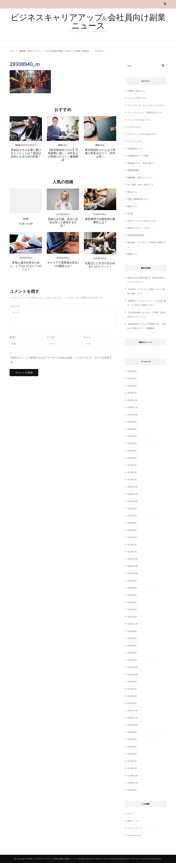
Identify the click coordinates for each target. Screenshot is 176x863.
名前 (13, 337)
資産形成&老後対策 (135, 235)
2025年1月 (132, 479)
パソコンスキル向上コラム (138, 120)
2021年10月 (132, 674)
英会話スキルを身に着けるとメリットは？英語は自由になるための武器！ (26, 153)
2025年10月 (132, 414)
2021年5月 (132, 696)
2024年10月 (132, 501)
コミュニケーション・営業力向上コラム (144, 112)
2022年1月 (132, 660)
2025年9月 (132, 422)
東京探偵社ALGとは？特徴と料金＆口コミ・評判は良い (100, 153)
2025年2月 (132, 472)
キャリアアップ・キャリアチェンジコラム (145, 105)
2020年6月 (132, 754)
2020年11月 (132, 718)
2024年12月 (132, 487)
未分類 (25, 219)
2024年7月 (132, 515)
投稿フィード (133, 821)
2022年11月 (132, 624)
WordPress (156, 859)
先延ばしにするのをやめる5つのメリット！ (100, 264)
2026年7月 (132, 378)
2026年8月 (132, 371)
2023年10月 (132, 573)
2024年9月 (132, 508)
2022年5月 (132, 645)
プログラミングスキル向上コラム (141, 134)
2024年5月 (132, 523)
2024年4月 (132, 530)
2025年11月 (132, 407)
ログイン (131, 813)
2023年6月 (132, 602)
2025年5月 (132, 450)
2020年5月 (132, 761)
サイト (87, 337)
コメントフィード (135, 828)
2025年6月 (132, 443)
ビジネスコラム (63, 214)
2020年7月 (132, 746)
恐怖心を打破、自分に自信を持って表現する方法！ (63, 222)
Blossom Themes (131, 859)
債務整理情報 (133, 170)
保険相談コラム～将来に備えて (140, 163)
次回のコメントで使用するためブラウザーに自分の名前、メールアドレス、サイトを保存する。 (61, 360)
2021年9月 (132, 681)
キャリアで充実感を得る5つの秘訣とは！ (63, 264)
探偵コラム (63, 145)
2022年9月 (132, 631)
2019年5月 (132, 790)
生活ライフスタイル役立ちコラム (141, 221)
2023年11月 (132, 566)
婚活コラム (132, 192)
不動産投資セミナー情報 (137, 156)
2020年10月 (132, 725)
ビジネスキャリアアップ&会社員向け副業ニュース (88, 22)
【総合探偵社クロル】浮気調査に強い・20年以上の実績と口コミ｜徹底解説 (63, 155)
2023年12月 (132, 559)
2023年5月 (132, 609)
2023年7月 (132, 595)
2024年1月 (132, 551)
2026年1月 (132, 393)
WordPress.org (134, 835)
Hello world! (26, 223)
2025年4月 (132, 458)
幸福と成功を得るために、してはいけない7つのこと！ (26, 266)
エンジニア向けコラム (137, 98)
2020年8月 (132, 739)
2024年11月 (132, 494)
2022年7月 (132, 638)
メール (50, 337)
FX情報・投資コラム (136, 91)
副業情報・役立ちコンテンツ (30, 51)
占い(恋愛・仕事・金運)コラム (140, 184)
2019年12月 (132, 775)
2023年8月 (132, 588)
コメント (15, 306)
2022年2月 (132, 653)
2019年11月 (132, 782)
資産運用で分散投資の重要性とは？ (100, 220)
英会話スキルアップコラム (25, 145)
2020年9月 (132, 732)
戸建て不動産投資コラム (137, 199)
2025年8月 (132, 429)
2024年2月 (132, 544)
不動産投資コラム (135, 148)
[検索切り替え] (165, 4)
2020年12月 (132, 710)
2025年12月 (132, 400)
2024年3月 (132, 537)
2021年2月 (132, 703)
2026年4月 (132, 386)
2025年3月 (132, 465)
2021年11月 (132, 667)
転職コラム (132, 254)
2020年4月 (132, 768)
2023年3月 (132, 617)
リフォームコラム (135, 141)
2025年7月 (132, 436)
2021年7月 (132, 689)
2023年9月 (132, 580)
